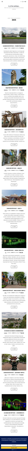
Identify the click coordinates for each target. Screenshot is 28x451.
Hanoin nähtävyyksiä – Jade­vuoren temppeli (14, 372)
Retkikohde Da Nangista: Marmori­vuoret (14, 331)
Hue (5, 252)
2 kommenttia (13, 48)
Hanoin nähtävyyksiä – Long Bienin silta (13, 129)
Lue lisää (14, 64)
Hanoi (5, 131)
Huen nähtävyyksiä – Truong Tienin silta (14, 250)
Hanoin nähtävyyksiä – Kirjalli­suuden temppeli (14, 290)
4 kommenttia (13, 170)
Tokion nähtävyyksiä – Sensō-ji (14, 208)
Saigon (5, 48)
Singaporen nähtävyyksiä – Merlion (14, 88)
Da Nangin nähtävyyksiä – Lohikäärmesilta (14, 413)
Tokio (6, 210)
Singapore (6, 90)
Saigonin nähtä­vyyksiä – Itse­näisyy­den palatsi (14, 46)
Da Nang (5, 333)
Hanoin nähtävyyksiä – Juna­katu (14, 168)
